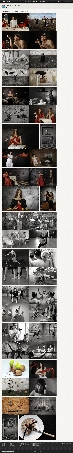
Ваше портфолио (43, 1)
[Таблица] (53, 11)
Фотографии (28, 1)
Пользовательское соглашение (36, 443)
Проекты (3, 445)
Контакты (20, 446)
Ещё (70, 7)
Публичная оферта (34, 444)
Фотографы (12, 445)
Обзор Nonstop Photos (22, 443)
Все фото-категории (6, 11)
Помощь (20, 445)
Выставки (3, 446)
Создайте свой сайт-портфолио (24, 444)
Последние (15, 11)
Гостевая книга (58, 7)
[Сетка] (51, 11)
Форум (11, 443)
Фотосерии (3, 444)
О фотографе (65, 7)
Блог (11, 444)
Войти (62, 1)
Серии (52, 7)
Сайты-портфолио (13, 446)
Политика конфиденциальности (36, 445)
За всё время (23, 11)
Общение (35, 1)
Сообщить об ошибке (67, 443)
